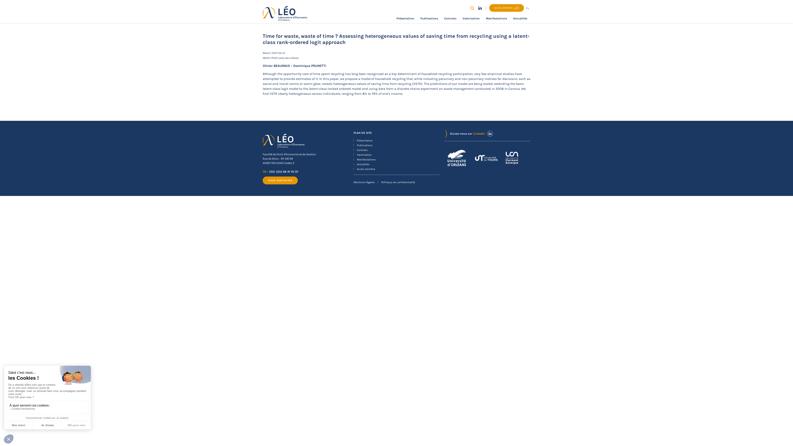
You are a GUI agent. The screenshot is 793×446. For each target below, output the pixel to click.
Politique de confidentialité (398, 182)
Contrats (450, 18)
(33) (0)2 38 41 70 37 (283, 171)
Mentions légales (364, 182)
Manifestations (496, 18)
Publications (429, 18)
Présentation (405, 18)
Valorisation (471, 18)
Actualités (520, 18)
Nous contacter (280, 180)
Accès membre (366, 169)
